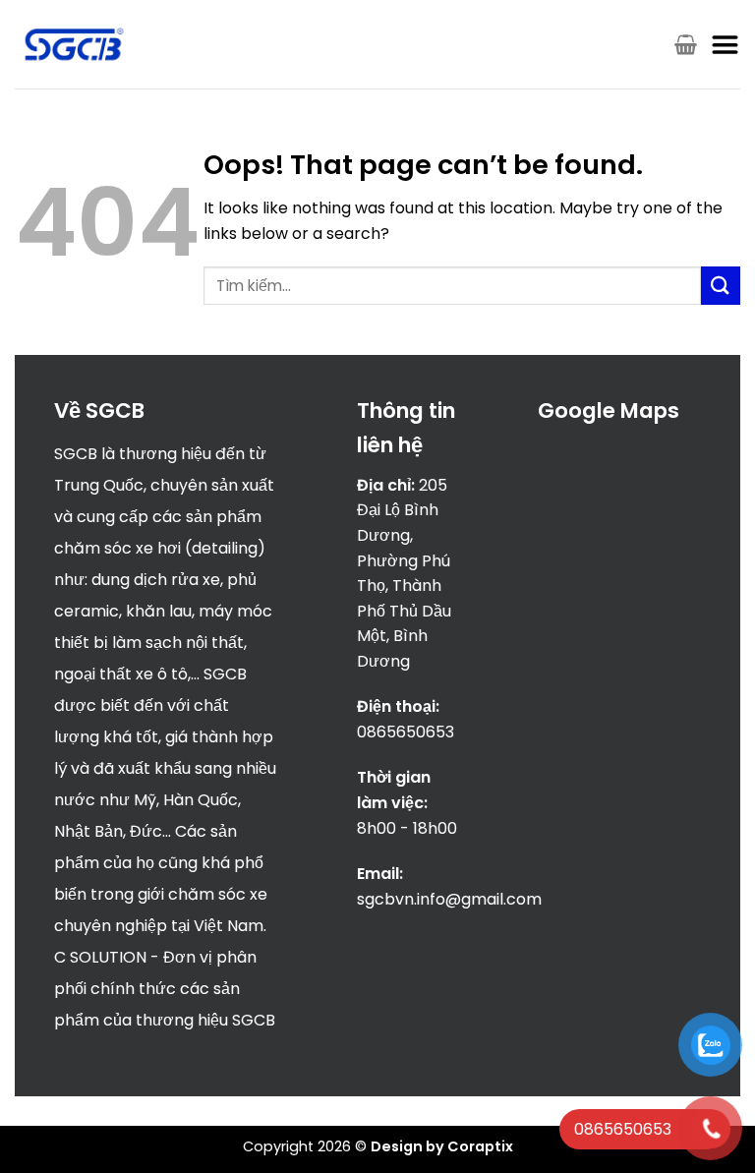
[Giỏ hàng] (685, 44)
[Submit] (720, 285)
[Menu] (725, 44)
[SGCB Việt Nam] (74, 45)
